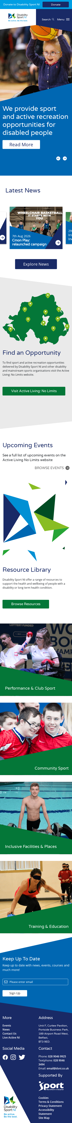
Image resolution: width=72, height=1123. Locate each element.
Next (65, 158)
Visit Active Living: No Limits (34, 391)
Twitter (22, 1057)
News (6, 1029)
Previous (58, 158)
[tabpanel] (36, 97)
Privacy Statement (50, 1106)
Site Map (44, 1118)
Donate (55, 4)
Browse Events (49, 468)
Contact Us (9, 1033)
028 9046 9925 (52, 1056)
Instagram (13, 1057)
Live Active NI (11, 1037)
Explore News (36, 264)
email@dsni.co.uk (54, 1068)
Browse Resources (26, 604)
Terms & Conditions (51, 1102)
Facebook (5, 1057)
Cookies (44, 1098)
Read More (21, 144)
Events (7, 1025)
